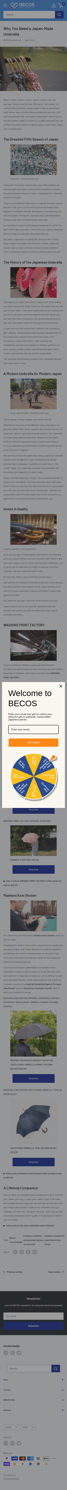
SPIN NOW (33, 742)
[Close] (61, 686)
